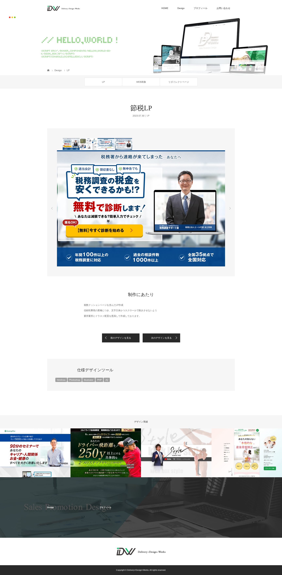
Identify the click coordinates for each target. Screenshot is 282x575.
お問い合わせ (223, 8)
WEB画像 (141, 82)
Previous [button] (52, 208)
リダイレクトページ (178, 82)
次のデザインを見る (161, 338)
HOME (164, 8)
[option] (71, 144)
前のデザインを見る (120, 338)
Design (181, 8)
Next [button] (230, 208)
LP (103, 82)
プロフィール (200, 8)
